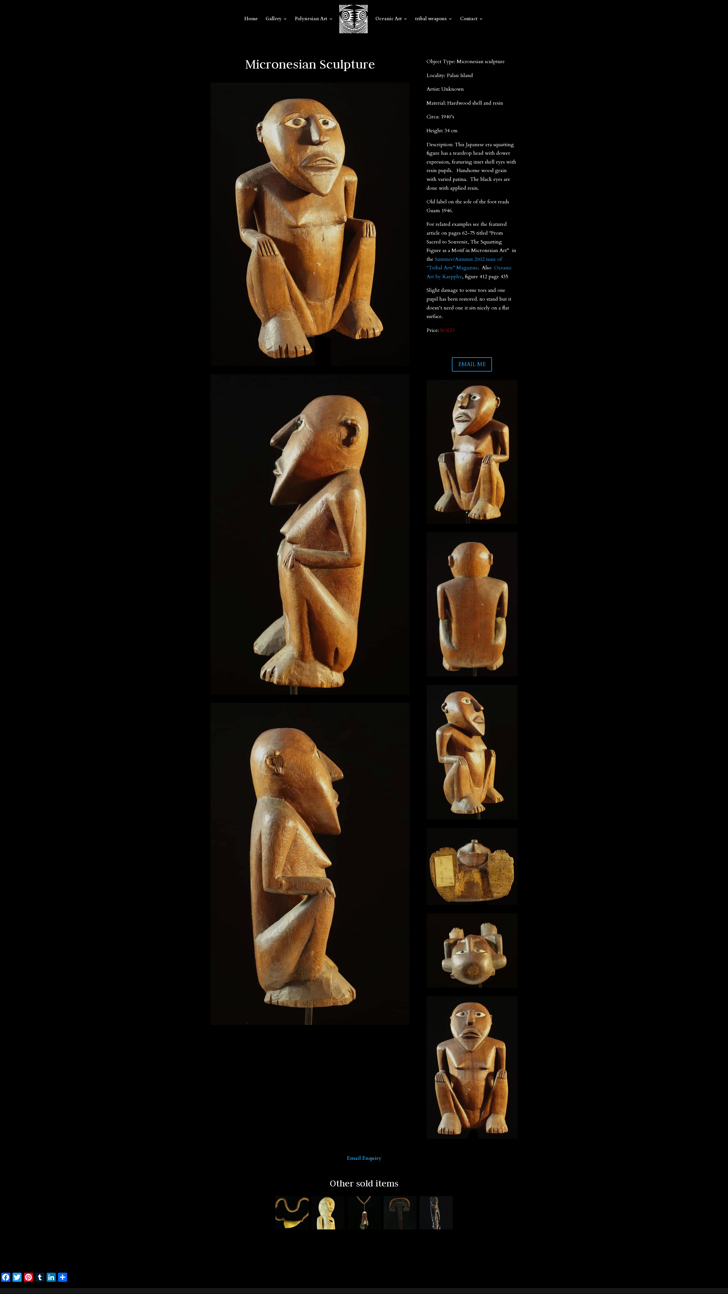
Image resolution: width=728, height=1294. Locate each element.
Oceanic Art (388, 19)
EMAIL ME (472, 364)
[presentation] (268, 1213)
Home (251, 19)
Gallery (274, 19)
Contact (468, 19)
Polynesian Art (311, 19)
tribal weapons (431, 19)
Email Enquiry (364, 1158)
